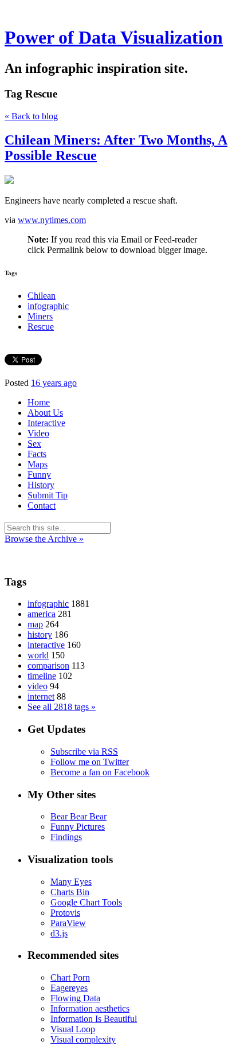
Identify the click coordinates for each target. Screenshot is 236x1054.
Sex (34, 443)
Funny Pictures (77, 827)
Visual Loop (72, 1029)
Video (38, 433)
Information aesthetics (89, 1008)
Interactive (46, 423)
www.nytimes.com (52, 220)
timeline (41, 676)
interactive (46, 645)
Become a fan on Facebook (100, 772)
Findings (66, 837)
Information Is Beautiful (93, 1019)
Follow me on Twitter (89, 762)
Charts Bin (69, 892)
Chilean (41, 295)
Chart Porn (70, 977)
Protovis (65, 913)
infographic (48, 306)
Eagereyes (69, 988)
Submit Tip (47, 495)
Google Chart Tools (86, 902)
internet (40, 696)
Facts (36, 454)
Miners (40, 316)
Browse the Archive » (44, 539)
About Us (45, 412)
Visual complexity (83, 1039)
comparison (48, 665)
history (39, 634)
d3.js (59, 933)
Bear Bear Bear (78, 816)
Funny (39, 474)
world (38, 655)
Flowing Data (75, 998)
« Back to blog (31, 116)
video (37, 686)
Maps (37, 464)
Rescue (40, 326)
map (35, 624)
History (40, 485)
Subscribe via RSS (84, 751)
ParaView (68, 923)
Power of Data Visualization (114, 37)
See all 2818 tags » (61, 707)
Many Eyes (71, 882)
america (41, 614)
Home (38, 402)
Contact (41, 505)
